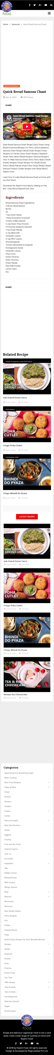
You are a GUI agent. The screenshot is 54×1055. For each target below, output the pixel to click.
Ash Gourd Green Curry (15, 397)
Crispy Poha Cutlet (12, 445)
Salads (7, 949)
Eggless (7, 835)
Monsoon (8, 906)
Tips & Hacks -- (11, 992)
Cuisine (7, 811)
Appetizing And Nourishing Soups (18, 773)
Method (7, 897)
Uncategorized (10, 997)
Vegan (7, 1006)
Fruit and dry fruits (12, 844)
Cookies (7, 806)
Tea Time (8, 978)
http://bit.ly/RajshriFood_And (21, 189)
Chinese (7, 801)
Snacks (7, 959)
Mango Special (10, 887)
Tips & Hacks (10, 987)
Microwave (9, 901)
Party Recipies (10, 916)
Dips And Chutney (12, 825)
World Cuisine (10, 1011)
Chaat (7, 792)
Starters (8, 968)
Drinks (7, 830)
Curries (7, 816)
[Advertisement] (27, 55)
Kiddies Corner (10, 873)
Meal (6, 892)
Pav (6, 920)
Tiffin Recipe (9, 982)
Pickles (7, 925)
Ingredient (8, 863)
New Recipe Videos (12, 911)
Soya (6, 963)
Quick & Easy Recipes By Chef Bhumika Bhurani (24, 939)
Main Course (9, 882)
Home (5, 24)
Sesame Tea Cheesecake (15, 694)
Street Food (9, 973)
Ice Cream (8, 859)
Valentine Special (11, 1001)
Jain (6, 868)
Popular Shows (10, 930)
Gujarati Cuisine (11, 849)
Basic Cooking (10, 778)
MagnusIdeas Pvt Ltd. (38, 1051)
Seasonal (16, 24)
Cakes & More (10, 787)
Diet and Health (11, 820)
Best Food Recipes (12, 782)
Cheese (7, 797)
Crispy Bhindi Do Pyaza (15, 493)
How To (7, 854)
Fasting (7, 839)
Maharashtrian (10, 878)
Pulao (6, 935)
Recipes (7, 944)
